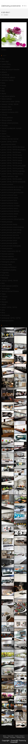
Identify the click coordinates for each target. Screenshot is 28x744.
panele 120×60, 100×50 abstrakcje (13, 147)
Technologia (5, 289)
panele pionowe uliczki (9, 240)
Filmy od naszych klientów (10, 69)
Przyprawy (5, 273)
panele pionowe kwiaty (9, 224)
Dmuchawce (5, 67)
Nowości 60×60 (6, 110)
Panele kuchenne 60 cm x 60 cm (12, 187)
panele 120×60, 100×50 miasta (11, 158)
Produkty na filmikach (9, 267)
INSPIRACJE (5, 75)
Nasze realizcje (6, 99)
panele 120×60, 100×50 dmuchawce (13, 150)
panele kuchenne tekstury (10, 211)
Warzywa (4, 302)
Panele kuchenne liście (9, 200)
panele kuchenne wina (9, 216)
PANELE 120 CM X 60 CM (9, 139)
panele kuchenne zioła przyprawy (12, 219)
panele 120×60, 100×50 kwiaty (11, 155)
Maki (3, 91)
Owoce (3, 131)
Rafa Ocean (5, 275)
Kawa (3, 83)
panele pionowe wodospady (11, 246)
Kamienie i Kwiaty (7, 80)
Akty (2, 59)
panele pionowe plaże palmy (11, 232)
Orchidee (4, 126)
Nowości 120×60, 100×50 (9, 104)
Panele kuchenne (7, 184)
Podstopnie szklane (8, 262)
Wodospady (5, 315)
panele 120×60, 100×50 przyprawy (13, 171)
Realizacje (4, 278)
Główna (4, 72)
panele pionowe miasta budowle (12, 227)
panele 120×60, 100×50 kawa (11, 152)
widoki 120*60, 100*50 (9, 307)
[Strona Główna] (1, 15)
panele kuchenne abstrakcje (11, 190)
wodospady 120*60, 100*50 (10, 318)
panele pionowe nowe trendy (11, 230)
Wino (3, 313)
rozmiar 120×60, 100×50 (9, 281)
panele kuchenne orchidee (10, 206)
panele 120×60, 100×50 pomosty (12, 168)
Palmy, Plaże (5, 136)
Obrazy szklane (6, 120)
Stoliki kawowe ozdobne (9, 286)
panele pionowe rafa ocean (10, 238)
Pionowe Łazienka (7, 254)
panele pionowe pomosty (10, 235)
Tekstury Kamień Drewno (10, 291)
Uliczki (3, 299)
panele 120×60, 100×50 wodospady (13, 182)
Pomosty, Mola (6, 265)
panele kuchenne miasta (9, 203)
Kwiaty (3, 86)
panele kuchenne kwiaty (9, 198)
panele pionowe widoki (9, 243)
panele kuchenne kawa (9, 195)
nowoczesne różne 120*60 (10, 102)
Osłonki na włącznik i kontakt (11, 128)
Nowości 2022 (6, 107)
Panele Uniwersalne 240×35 (10, 251)
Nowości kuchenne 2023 (9, 112)
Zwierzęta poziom (7, 321)
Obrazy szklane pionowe (9, 123)
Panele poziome (6, 248)
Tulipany (4, 297)
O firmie (4, 115)
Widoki (3, 305)
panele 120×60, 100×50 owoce (11, 163)
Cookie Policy (6, 64)
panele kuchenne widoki (9, 214)
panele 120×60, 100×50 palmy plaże (13, 166)
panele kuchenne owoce (9, 208)
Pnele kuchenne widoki (9, 259)
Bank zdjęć (5, 61)
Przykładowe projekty (8, 270)
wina (3, 310)
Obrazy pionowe (7, 118)
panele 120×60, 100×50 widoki (11, 179)
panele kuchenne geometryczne (12, 192)
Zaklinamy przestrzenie (11, 6)
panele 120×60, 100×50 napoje (11, 160)
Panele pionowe (6, 222)
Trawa (3, 294)
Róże (3, 283)
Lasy (2, 88)
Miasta (3, 94)
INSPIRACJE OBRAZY (8, 78)
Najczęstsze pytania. (8, 96)
